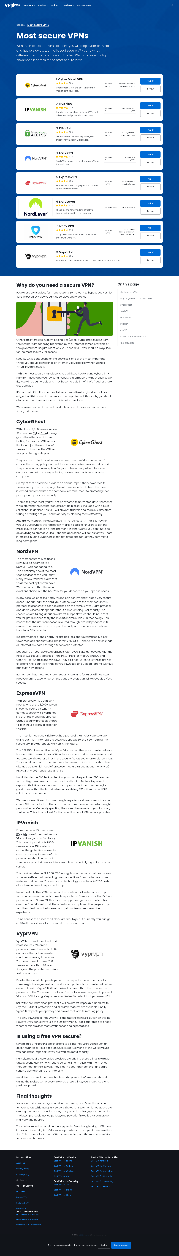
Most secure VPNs (38, 25)
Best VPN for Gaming (101, 1166)
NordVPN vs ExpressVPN (27, 1214)
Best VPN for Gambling (102, 1171)
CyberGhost (126, 304)
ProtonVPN (21, 1208)
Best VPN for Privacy (100, 1186)
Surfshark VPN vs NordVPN (28, 1224)
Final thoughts (127, 343)
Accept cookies (121, 1245)
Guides (20, 25)
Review (150, 89)
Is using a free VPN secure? (133, 336)
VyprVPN (124, 330)
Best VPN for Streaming (102, 1176)
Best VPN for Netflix (100, 1161)
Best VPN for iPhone (63, 1161)
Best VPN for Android (63, 1166)
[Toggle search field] (172, 5)
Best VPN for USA (61, 1184)
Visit (150, 81)
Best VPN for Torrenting (102, 1181)
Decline (104, 1245)
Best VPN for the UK (63, 1190)
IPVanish (124, 323)
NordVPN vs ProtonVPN (27, 1219)
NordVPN (124, 311)
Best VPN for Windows (64, 1171)
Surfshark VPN (22, 1203)
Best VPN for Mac (62, 1176)
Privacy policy (22, 1168)
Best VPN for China (62, 1195)
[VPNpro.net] (12, 5)
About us (20, 1163)
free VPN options (36, 1044)
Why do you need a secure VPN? (136, 298)
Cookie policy (22, 1174)
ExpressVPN (125, 317)
